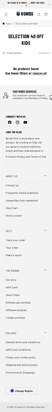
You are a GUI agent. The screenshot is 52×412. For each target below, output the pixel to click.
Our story (11, 279)
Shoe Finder (13, 295)
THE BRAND (12, 270)
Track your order (15, 240)
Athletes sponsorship (18, 302)
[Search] (39, 14)
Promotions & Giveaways (20, 372)
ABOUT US (11, 176)
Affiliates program (16, 310)
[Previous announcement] (3, 4)
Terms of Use (38, 156)
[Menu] (5, 14)
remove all (39, 73)
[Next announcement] (49, 4)
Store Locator (14, 215)
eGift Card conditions (18, 349)
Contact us (12, 185)
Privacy (21, 156)
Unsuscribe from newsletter (22, 200)
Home (8, 24)
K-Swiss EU (20, 407)
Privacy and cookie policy (21, 357)
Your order (12, 247)
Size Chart (12, 208)
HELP (9, 231)
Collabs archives (15, 317)
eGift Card (12, 287)
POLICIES (11, 333)
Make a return (14, 255)
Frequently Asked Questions (22, 192)
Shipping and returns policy (22, 364)
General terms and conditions (23, 342)
